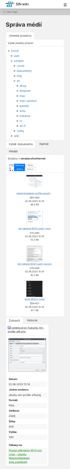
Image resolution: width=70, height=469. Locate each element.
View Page (11, 12)
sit (18, 81)
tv (21, 121)
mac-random (28, 101)
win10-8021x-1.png (34, 299)
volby (20, 131)
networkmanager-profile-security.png (36, 193)
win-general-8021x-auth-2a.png (34, 264)
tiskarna (25, 116)
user (16, 56)
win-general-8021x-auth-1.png (34, 228)
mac (22, 96)
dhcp (23, 86)
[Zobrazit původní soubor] (27, 371)
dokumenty (24, 71)
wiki (16, 136)
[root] (15, 51)
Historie (32, 320)
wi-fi (22, 126)
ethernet (25, 91)
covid (20, 66)
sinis (22, 111)
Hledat (13, 151)
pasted (24, 106)
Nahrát (43, 144)
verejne (19, 61)
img (19, 76)
